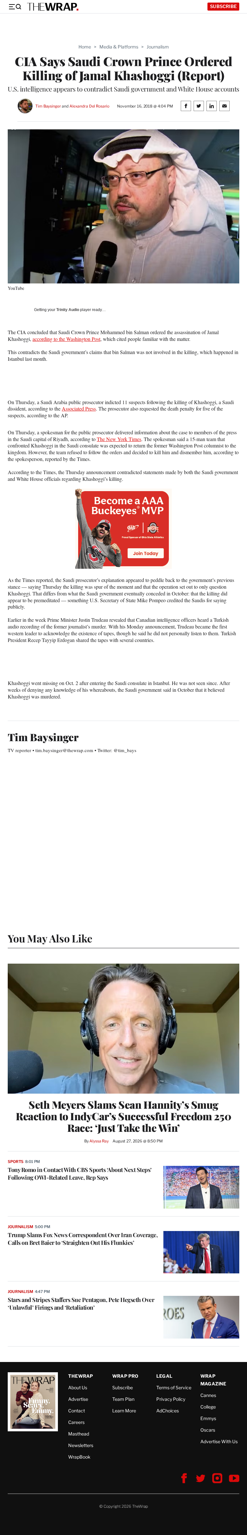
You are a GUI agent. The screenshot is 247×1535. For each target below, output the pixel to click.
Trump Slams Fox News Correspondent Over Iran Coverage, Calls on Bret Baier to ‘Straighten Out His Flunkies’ (83, 1238)
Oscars (207, 1430)
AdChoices (167, 1410)
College (208, 1406)
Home (84, 46)
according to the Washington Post (66, 338)
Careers (76, 1422)
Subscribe (223, 6)
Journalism (158, 46)
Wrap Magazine (213, 1379)
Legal (164, 1376)
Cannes (208, 1395)
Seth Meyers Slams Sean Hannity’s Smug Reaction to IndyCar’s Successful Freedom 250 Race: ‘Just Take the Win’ (123, 1116)
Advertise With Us (219, 1441)
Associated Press (79, 408)
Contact (76, 1410)
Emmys (208, 1418)
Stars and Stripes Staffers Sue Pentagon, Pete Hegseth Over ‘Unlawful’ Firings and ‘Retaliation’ (81, 1303)
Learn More (124, 1410)
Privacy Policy (170, 1399)
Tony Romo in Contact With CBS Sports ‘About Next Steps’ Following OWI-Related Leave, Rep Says (80, 1173)
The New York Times (119, 439)
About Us (77, 1387)
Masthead (78, 1433)
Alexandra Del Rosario (89, 106)
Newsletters (80, 1445)
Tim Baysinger (48, 106)
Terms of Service (173, 1387)
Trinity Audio (67, 310)
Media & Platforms (118, 46)
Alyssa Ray (99, 1141)
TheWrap (80, 1376)
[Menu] (15, 7)
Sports (15, 1161)
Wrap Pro (125, 1376)
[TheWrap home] (52, 7)
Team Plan (123, 1399)
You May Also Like (50, 938)
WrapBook (79, 1457)
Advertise (78, 1399)
